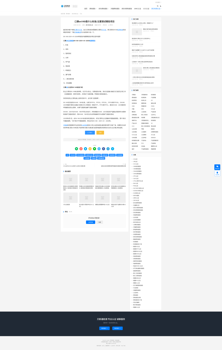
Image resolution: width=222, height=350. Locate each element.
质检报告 (66, 6)
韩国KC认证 (136, 307)
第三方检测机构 (145, 126)
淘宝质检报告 (137, 256)
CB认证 (135, 161)
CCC (133, 126)
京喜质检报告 (137, 215)
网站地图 (117, 340)
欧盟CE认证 (136, 246)
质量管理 (153, 149)
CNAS (152, 106)
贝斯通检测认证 (155, 117)
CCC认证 (146, 9)
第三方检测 (144, 114)
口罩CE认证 (78, 30)
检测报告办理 (135, 140)
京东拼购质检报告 (138, 210)
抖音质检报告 (137, 234)
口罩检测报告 (137, 224)
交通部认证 (136, 205)
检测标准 (120, 30)
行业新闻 (135, 288)
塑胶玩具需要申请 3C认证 (102, 204)
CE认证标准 (70, 41)
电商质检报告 (137, 263)
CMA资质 (134, 137)
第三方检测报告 (137, 273)
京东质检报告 (103, 9)
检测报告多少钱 (137, 244)
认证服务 (143, 132)
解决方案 (134, 143)
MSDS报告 (136, 195)
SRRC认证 (137, 9)
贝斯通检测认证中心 (145, 120)
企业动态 (135, 217)
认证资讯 (135, 292)
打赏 (100, 132)
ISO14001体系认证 (138, 188)
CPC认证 (135, 176)
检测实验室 (135, 146)
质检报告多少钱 (137, 300)
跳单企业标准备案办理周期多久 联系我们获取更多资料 (70, 188)
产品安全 (143, 140)
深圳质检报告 (137, 258)
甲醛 (142, 129)
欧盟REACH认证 (137, 251)
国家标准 (143, 103)
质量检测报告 (145, 123)
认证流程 (134, 132)
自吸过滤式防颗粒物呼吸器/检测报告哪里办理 (113, 166)
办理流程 (134, 114)
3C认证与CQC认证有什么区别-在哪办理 (74, 166)
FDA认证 (135, 185)
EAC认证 (135, 183)
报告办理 (153, 103)
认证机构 (143, 112)
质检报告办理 (135, 117)
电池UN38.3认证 (138, 266)
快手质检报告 (137, 232)
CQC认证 (135, 178)
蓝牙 (133, 149)
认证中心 (153, 114)
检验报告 (153, 120)
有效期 (143, 117)
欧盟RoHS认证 (137, 253)
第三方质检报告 (137, 275)
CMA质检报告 (137, 168)
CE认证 (103, 30)
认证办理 (134, 129)
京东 (142, 109)
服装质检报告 (137, 239)
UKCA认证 (136, 200)
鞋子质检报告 (137, 305)
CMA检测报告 (137, 166)
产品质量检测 (154, 140)
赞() (110, 25)
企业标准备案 (137, 219)
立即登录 (90, 222)
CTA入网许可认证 (138, 181)
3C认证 (153, 134)
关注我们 (157, 2)
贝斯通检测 (77, 32)
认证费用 (143, 134)
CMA (133, 106)
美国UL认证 (136, 283)
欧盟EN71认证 (137, 249)
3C (152, 123)
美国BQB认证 (137, 278)
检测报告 (153, 94)
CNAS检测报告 (137, 171)
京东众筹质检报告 (138, 207)
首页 (85, 9)
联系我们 (104, 328)
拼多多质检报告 (127, 9)
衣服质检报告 (137, 290)
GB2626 (153, 137)
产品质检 (153, 143)
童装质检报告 (137, 270)
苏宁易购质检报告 (138, 285)
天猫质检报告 (115, 9)
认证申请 (143, 137)
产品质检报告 (145, 149)
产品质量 (153, 97)
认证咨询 (84, 125)
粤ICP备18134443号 (111, 343)
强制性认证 (154, 146)
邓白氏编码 (136, 302)
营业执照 (153, 126)
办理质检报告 (154, 132)
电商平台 (134, 120)
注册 (99, 222)
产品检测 (153, 112)
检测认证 (104, 155)
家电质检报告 (137, 229)
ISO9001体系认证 (138, 190)
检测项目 (92, 41)
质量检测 (143, 106)
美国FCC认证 (137, 280)
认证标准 (87, 158)
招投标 (153, 129)
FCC (142, 143)
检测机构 (143, 97)
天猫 (133, 109)
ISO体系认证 (136, 193)
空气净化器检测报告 (138, 268)
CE (67, 87)
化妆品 (143, 146)
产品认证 (134, 123)
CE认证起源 (66, 204)
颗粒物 (133, 112)
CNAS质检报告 (137, 173)
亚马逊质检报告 (137, 202)
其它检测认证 (155, 9)
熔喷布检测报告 (137, 261)
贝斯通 (65, 125)
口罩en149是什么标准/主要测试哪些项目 (95, 21)
